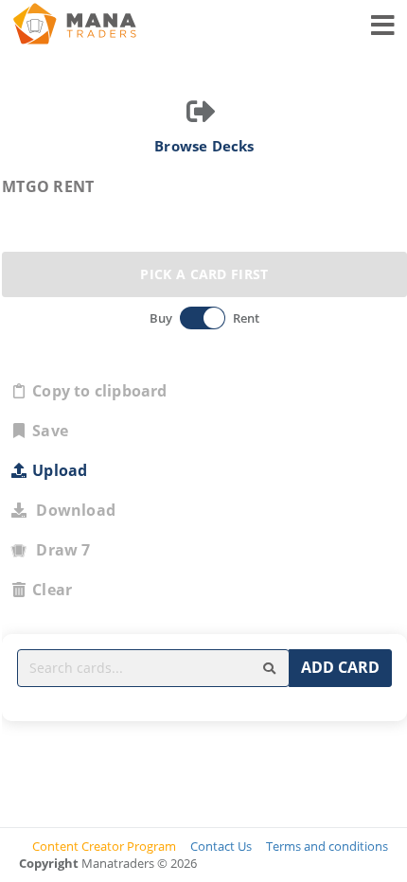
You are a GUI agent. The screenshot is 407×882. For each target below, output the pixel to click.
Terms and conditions (327, 846)
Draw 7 (59, 549)
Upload (59, 470)
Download (71, 510)
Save (50, 430)
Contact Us (221, 846)
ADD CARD (340, 667)
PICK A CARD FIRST (204, 274)
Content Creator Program (104, 846)
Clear (52, 589)
